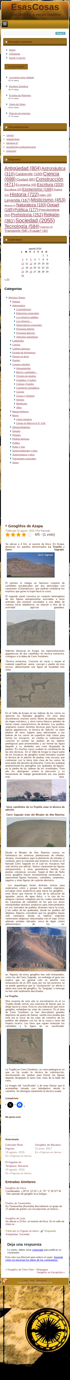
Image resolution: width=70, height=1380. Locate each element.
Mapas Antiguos (20, 411)
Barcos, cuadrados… (27, 372)
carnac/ (10, 135)
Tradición (46, 227)
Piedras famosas (20, 439)
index (45, 195)
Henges (20, 400)
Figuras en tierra (20, 356)
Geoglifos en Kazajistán (50, 1272)
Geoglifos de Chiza (15, 1188)
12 (31, 263)
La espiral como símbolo (21, 77)
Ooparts (16, 431)
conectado (37, 1249)
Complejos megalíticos (27, 388)
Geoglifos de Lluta (15, 1218)
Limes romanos (24, 419)
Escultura (13, 189)
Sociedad (35, 220)
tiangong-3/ (12, 143)
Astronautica (18, 305)
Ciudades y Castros (26, 380)
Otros (19, 407)
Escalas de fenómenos (23, 352)
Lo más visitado (16, 66)
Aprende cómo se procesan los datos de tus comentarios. (34, 1258)
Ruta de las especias (19, 113)
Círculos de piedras (26, 376)
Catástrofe (29, 174)
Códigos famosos (21, 349)
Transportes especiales (24, 458)
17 (22, 267)
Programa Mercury (25, 333)
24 (22, 271)
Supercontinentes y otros (25, 451)
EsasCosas (35, 7)
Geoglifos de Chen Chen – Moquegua (27, 1269)
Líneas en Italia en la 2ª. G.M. (31, 423)
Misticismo (48, 199)
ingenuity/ (11, 151)
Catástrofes (18, 341)
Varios (15, 462)
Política (26, 209)
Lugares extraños (21, 364)
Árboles (16, 301)
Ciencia (16, 344)
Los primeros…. (24, 321)
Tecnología (21, 226)
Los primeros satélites (27, 317)
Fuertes (16, 360)
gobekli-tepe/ (13, 139)
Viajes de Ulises (17, 104)
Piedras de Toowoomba (18, 1203)
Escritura (50, 184)
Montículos (21, 403)
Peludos (16, 435)
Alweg (12, 50)
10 (22, 263)
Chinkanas (14, 54)
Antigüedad (22, 168)
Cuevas (20, 392)
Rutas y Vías (18, 447)
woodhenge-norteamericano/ (21, 147)
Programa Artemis (25, 329)
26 (31, 271)
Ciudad (25, 179)
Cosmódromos (23, 309)
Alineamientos (23, 368)
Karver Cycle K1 (17, 58)
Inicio (26, 1280)
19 (31, 267)
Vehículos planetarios (27, 337)
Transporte (15, 231)
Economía (26, 185)
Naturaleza (31, 205)
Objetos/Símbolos (21, 427)
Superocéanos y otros (23, 454)
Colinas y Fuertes (25, 384)
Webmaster (41, 1280)
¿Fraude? (38, 231)
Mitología (10, 205)
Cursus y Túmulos (25, 396)
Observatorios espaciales (29, 325)
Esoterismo (37, 189)
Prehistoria (27, 214)
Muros (15, 415)
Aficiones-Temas (16, 297)
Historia (24, 194)
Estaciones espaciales (27, 313)
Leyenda (17, 200)
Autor (32, 1280)
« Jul (6, 279)
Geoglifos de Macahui (48, 1144)
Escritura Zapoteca (18, 86)
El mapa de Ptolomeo (20, 95)
